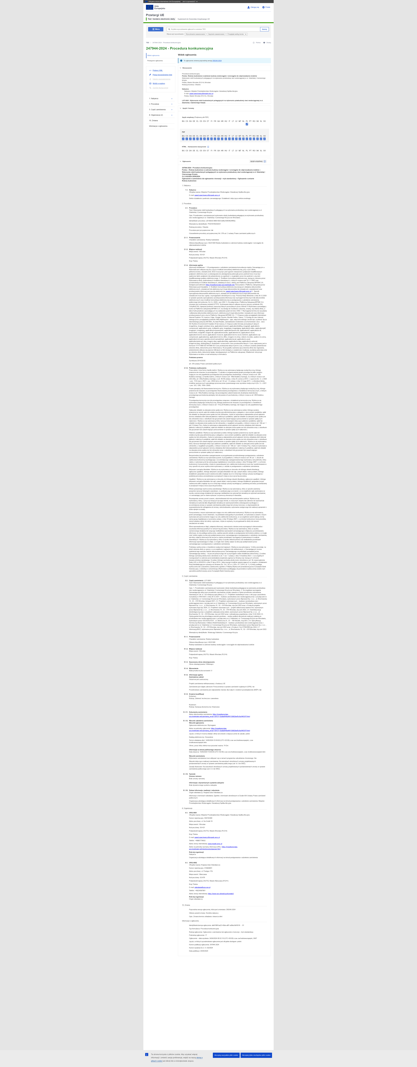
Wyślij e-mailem (159, 83)
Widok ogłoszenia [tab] (153, 55)
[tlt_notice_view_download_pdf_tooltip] (183, 138)
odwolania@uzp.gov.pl (202, 887)
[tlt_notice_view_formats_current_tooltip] (265, 161)
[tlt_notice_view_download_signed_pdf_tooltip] (247, 124)
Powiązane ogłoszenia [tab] (155, 60)
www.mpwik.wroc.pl (215, 844)
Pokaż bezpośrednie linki (162, 75)
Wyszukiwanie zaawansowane (195, 34)
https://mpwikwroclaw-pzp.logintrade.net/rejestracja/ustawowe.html (213, 848)
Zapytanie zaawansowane (216, 34)
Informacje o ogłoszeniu (158, 126)
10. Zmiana (153, 120)
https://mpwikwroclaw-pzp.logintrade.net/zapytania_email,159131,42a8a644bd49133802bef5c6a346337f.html (219, 715)
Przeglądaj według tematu (236, 34)
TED (147, 42)
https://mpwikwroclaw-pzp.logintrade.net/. (220, 285)
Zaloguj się (255, 7)
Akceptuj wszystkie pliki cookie (226, 1055)
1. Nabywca (153, 98)
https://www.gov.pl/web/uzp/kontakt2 (221, 894)
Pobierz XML (158, 70)
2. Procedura (154, 104)
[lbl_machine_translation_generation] (208, 147)
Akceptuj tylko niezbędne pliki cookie (256, 1055)
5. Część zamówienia (157, 110)
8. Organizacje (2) (156, 115)
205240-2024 (217, 60)
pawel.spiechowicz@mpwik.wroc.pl (201, 93)
